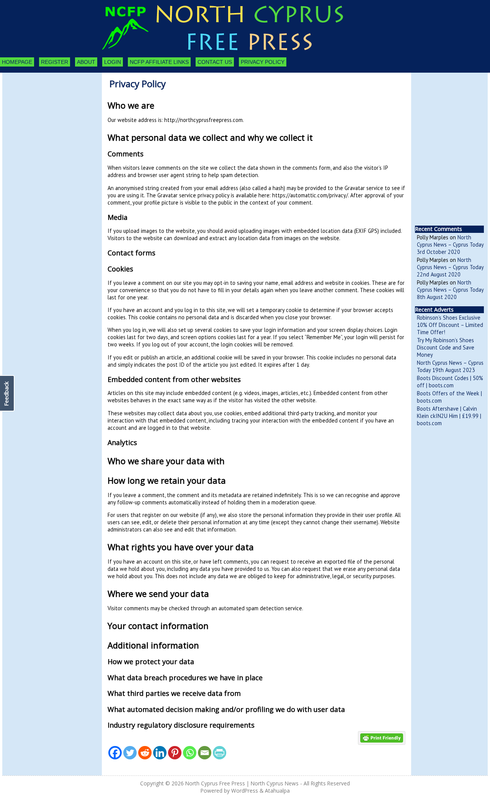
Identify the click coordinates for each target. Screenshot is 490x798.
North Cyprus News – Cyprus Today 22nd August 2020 (450, 267)
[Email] (204, 752)
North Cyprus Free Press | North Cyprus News (242, 783)
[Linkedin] (160, 752)
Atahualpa (277, 790)
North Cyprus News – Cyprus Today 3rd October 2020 (450, 244)
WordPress (244, 790)
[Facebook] (115, 752)
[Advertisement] (44, 114)
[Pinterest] (174, 752)
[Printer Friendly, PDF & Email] (381, 737)
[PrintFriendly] (219, 752)
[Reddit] (145, 752)
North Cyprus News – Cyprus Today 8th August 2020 (450, 290)
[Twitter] (130, 752)
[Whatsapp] (189, 752)
